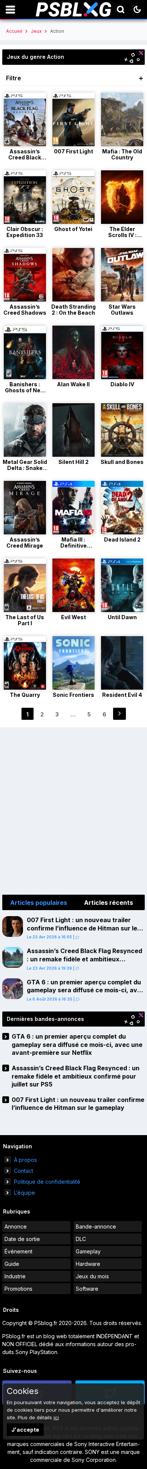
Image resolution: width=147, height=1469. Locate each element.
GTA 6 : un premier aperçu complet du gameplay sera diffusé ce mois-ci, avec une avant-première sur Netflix (86, 990)
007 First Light (73, 151)
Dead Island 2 (122, 539)
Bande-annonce (96, 1226)
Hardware (88, 1264)
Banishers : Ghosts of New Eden (25, 390)
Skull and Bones (122, 462)
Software (87, 1288)
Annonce (16, 1226)
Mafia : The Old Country (122, 154)
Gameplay (88, 1251)
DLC (81, 1239)
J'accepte (25, 1429)
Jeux (36, 31)
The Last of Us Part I (24, 620)
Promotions (18, 1288)
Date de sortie (22, 1239)
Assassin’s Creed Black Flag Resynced (24, 157)
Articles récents (108, 902)
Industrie (15, 1276)
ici (56, 1417)
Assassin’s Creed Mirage (24, 542)
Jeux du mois (92, 1276)
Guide (12, 1264)
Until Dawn (122, 617)
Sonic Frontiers (73, 695)
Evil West (73, 617)
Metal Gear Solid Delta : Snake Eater (25, 468)
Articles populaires (38, 902)
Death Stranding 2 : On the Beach (73, 309)
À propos (25, 1160)
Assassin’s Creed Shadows (24, 309)
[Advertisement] (73, 809)
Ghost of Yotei (73, 229)
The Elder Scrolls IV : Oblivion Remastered (122, 238)
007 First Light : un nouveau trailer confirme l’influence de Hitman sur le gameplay (82, 928)
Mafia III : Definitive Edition (73, 545)
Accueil (14, 31)
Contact (23, 1171)
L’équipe (24, 1192)
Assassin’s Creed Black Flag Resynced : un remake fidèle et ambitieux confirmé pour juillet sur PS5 (84, 959)
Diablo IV (122, 384)
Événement (18, 1251)
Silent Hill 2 (73, 462)
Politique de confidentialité (47, 1181)
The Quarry (25, 695)
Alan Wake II (73, 384)
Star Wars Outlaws (122, 309)
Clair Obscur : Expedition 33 (24, 232)
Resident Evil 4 (122, 695)
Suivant (119, 714)
